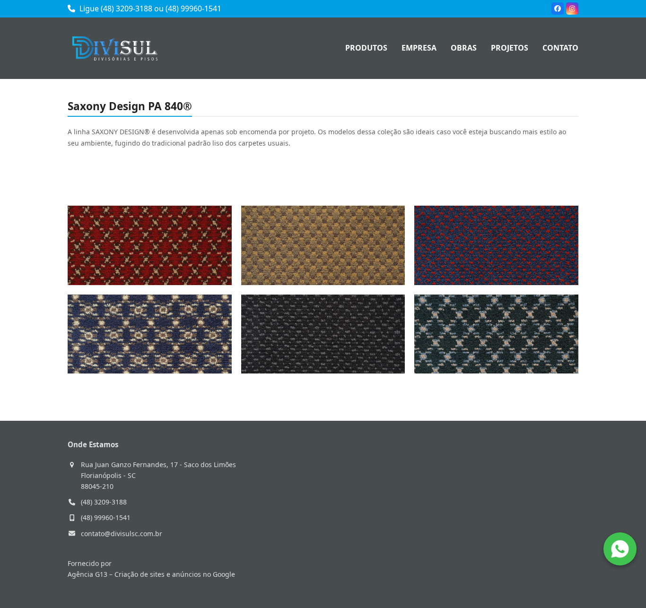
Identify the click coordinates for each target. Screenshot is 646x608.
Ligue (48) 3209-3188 (115, 8)
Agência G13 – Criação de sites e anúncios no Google (151, 574)
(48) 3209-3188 (104, 501)
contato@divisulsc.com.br (121, 533)
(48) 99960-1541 (193, 8)
